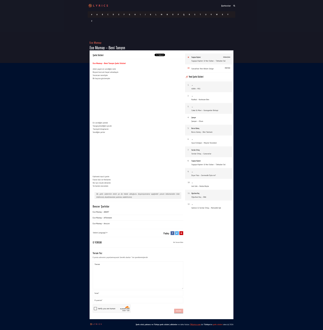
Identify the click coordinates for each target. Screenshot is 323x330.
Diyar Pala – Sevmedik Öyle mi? (203, 175)
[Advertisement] (164, 100)
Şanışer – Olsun (197, 121)
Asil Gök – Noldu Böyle (200, 186)
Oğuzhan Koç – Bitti (198, 197)
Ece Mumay (95, 42)
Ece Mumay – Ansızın (101, 223)
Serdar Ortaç (195, 150)
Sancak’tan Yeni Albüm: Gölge (202, 69)
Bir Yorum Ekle (178, 242)
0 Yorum (97, 242)
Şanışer (193, 117)
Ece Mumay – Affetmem (102, 218)
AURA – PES (195, 89)
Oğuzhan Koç (195, 193)
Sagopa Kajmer (196, 57)
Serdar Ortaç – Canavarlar (201, 154)
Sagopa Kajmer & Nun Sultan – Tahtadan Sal (208, 61)
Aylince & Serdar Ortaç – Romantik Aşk (206, 208)
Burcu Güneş (195, 128)
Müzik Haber (227, 68)
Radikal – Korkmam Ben (200, 99)
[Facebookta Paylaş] (172, 233)
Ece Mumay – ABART (101, 212)
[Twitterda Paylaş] (177, 233)
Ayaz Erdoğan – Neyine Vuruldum (204, 143)
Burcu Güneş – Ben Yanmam (201, 132)
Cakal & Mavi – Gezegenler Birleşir (204, 110)
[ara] (234, 6)
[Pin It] (181, 233)
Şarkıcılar (226, 5)
